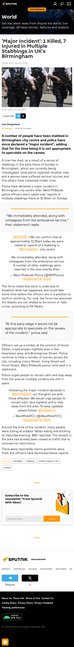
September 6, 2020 (37, 279)
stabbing (30, 461)
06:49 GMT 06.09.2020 (15, 63)
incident (7, 467)
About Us (7, 598)
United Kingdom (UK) (49, 461)
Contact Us (47, 598)
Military (61, 568)
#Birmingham (28, 249)
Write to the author (23, 128)
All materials (7, 128)
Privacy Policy (25, 602)
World (6, 461)
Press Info (18, 598)
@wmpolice (46, 410)
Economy (46, 568)
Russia (33, 568)
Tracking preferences (13, 607)
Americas (19, 568)
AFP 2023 (8, 109)
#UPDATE (20, 237)
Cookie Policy (9, 602)
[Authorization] (55, 3)
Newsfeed (17, 461)
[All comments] (5, 642)
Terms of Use (33, 598)
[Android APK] (12, 617)
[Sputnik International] (10, 5)
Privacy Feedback (43, 602)
